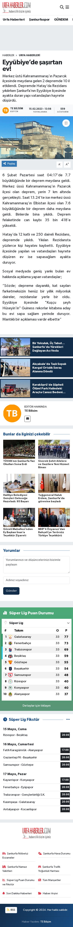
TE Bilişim (45, 921)
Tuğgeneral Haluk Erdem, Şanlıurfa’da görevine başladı (51, 498)
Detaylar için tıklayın (37, 705)
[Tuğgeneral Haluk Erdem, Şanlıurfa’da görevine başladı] (54, 483)
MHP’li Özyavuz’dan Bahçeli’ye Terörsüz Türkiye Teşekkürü (51, 532)
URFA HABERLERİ (29, 55)
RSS (12, 909)
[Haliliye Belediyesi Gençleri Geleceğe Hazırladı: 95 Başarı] (19, 483)
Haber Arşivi (50, 893)
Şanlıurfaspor (39, 19)
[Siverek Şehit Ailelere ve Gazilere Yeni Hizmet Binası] (54, 449)
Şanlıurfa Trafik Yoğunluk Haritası (49, 868)
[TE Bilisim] (12, 413)
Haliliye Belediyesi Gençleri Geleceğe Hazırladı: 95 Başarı (16, 498)
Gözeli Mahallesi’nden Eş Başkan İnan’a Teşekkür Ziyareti (18, 532)
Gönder (11, 590)
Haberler (8, 55)
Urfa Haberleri (14, 19)
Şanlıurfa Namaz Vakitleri (14, 868)
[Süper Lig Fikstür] (68, 719)
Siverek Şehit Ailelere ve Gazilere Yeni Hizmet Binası (53, 464)
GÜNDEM (61, 19)
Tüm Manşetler (51, 880)
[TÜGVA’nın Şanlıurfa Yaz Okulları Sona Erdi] (19, 449)
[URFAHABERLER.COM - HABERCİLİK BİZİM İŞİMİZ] (16, 7)
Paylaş (11, 163)
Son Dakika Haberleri (19, 893)
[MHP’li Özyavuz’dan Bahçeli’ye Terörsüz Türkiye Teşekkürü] (54, 517)
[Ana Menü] (67, 7)
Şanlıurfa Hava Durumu (56, 853)
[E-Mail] (27, 419)
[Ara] (62, 7)
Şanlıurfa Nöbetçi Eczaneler (15, 855)
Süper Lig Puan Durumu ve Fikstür (18, 882)
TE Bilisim (30, 410)
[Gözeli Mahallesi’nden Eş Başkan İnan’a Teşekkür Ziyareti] (19, 517)
